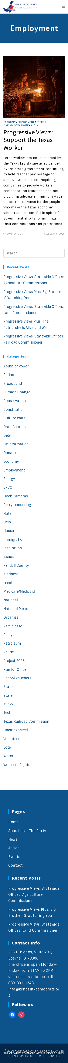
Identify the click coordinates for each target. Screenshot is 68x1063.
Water (8, 756)
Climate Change (16, 392)
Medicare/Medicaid (16, 124)
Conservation (14, 401)
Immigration (14, 539)
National (10, 600)
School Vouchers (17, 678)
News (12, 839)
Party (7, 635)
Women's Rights (16, 765)
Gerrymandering (17, 505)
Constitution (14, 409)
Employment (26, 122)
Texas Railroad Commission (26, 721)
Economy (9, 122)
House (8, 531)
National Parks (15, 609)
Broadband (12, 383)
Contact (15, 865)
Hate (7, 513)
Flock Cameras (15, 496)
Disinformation (16, 444)
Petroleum (12, 643)
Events (14, 857)
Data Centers (14, 427)
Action (8, 375)
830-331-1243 (21, 983)
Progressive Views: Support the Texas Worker (28, 140)
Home (13, 822)
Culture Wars (14, 418)
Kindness (10, 574)
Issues (8, 557)
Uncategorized (15, 730)
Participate (12, 626)
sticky (8, 704)
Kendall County (16, 565)
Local (7, 583)
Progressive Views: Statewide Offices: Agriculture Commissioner (34, 894)
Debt (7, 435)
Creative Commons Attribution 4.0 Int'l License (36, 1055)
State (34, 124)
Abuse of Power (16, 366)
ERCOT (8, 487)
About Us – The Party (27, 831)
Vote (7, 747)
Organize (10, 617)
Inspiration (12, 548)
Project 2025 (14, 661)
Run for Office (14, 669)
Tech (7, 712)
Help (7, 522)
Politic (8, 652)
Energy (41, 122)
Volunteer (11, 739)
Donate (9, 453)
